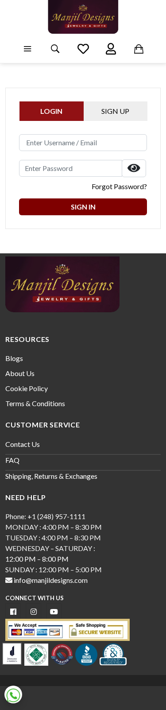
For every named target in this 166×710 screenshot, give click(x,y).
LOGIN (51, 111)
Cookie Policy (26, 388)
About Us (20, 373)
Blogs (14, 358)
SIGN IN (83, 206)
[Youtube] (54, 611)
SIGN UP (115, 111)
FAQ (12, 460)
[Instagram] (33, 611)
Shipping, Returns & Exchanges (51, 476)
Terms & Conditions (35, 403)
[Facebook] (13, 611)
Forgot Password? (119, 186)
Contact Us (22, 444)
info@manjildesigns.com (50, 580)
